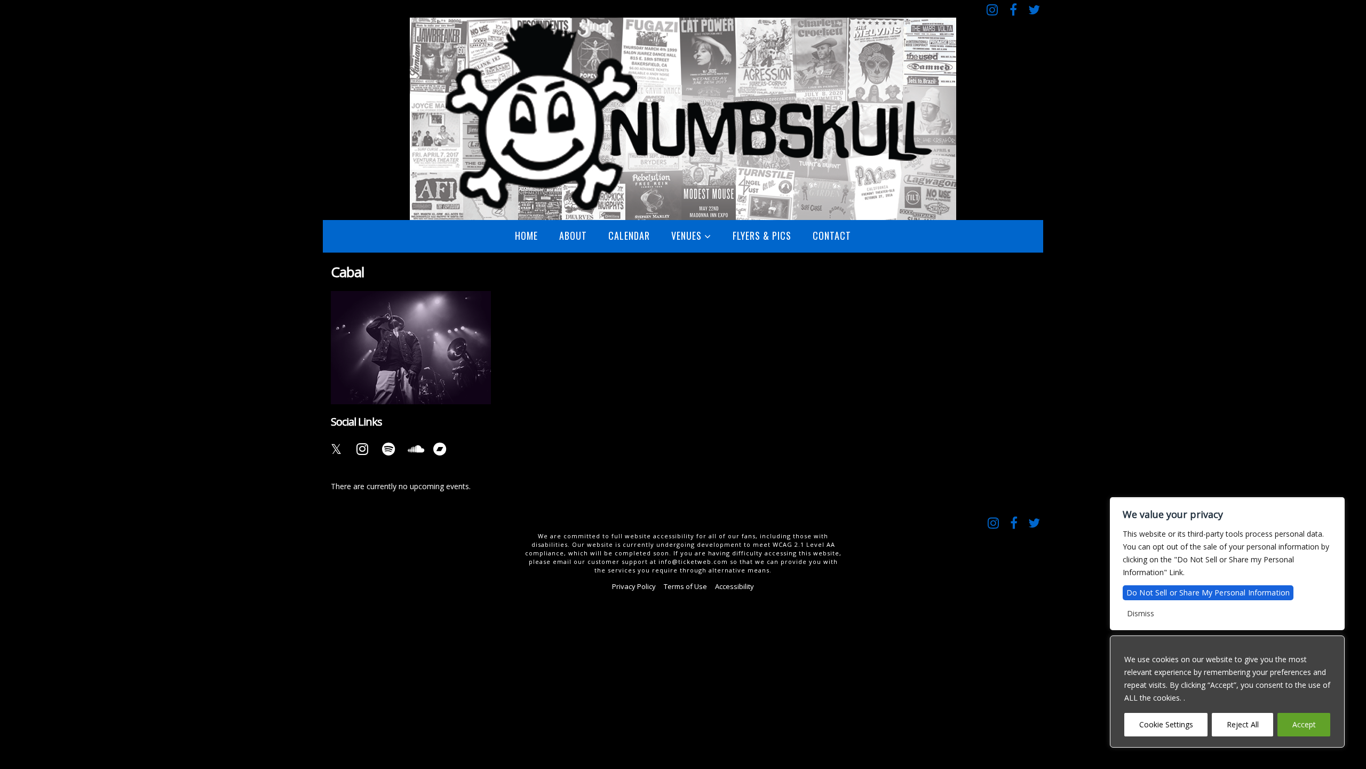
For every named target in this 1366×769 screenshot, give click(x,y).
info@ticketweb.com (693, 562)
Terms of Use (685, 586)
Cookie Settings (1166, 724)
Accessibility (734, 586)
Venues (686, 235)
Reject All (1243, 724)
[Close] (1333, 644)
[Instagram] (992, 9)
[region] (1227, 691)
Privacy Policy (634, 586)
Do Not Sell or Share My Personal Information (1208, 592)
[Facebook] (1013, 9)
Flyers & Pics (762, 235)
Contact (832, 235)
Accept (1304, 724)
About (573, 235)
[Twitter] (1033, 9)
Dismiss (1140, 613)
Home (526, 235)
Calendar (629, 235)
